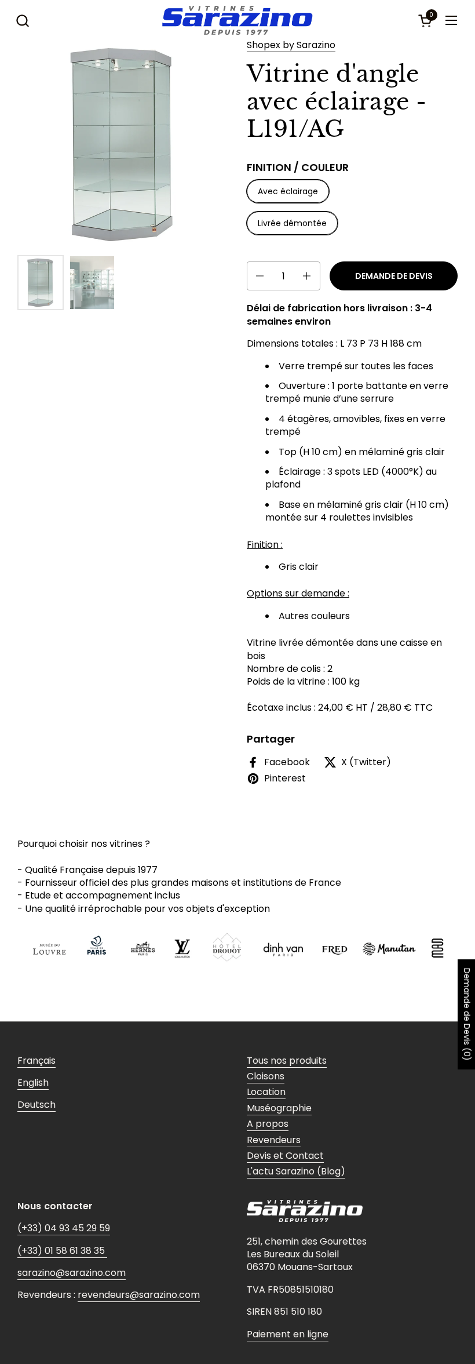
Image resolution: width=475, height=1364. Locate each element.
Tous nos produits (287, 1060)
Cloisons (265, 1076)
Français (36, 1060)
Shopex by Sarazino (291, 45)
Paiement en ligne (287, 1334)
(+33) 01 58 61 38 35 (62, 1250)
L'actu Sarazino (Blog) (296, 1171)
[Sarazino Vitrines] (237, 20)
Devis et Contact (285, 1155)
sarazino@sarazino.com (71, 1272)
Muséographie (279, 1108)
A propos (267, 1123)
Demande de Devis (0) (467, 1014)
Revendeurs (274, 1140)
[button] (22, 20)
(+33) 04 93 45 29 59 (63, 1228)
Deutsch (36, 1104)
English (33, 1082)
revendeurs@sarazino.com (139, 1294)
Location (266, 1092)
